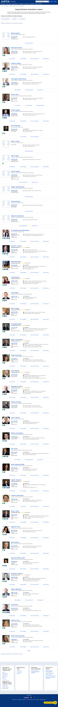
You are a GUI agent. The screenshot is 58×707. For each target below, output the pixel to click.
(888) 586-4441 (14, 234)
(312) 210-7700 (14, 405)
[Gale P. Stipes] (6, 158)
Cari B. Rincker (15, 277)
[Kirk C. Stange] (6, 311)
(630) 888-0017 (14, 358)
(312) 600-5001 (14, 483)
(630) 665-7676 (14, 561)
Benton (3, 672)
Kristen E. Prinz (15, 620)
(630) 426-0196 (14, 530)
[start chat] (55, 702)
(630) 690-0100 (14, 546)
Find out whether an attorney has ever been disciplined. (35, 671)
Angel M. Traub (15, 526)
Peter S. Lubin (15, 511)
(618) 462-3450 (14, 129)
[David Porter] (6, 607)
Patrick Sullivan (15, 110)
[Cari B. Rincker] (6, 280)
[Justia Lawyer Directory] (5, 1)
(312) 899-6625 (14, 390)
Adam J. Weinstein (16, 589)
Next (29, 650)
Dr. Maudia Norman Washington (20, 230)
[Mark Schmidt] (6, 545)
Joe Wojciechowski (16, 324)
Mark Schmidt (15, 542)
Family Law (19, 673)
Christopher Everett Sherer (18, 79)
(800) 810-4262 (14, 592)
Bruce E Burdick (15, 125)
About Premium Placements (50, 675)
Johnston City (4, 676)
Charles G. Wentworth (17, 495)
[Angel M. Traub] (6, 529)
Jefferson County (5, 688)
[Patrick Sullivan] (6, 113)
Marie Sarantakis (16, 261)
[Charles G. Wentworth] (6, 498)
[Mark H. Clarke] (6, 144)
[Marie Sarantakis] (6, 264)
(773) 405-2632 (14, 436)
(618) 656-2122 (14, 219)
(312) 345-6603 (14, 623)
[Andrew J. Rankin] (6, 66)
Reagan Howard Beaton (17, 187)
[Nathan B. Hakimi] (6, 404)
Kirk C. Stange (15, 308)
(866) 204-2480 (14, 66)
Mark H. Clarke (15, 141)
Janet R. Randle (15, 171)
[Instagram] (28, 697)
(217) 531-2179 (14, 280)
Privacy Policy (36, 699)
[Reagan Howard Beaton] (6, 189)
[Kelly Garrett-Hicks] (6, 50)
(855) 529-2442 (14, 452)
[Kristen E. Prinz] (6, 623)
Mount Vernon (5, 673)
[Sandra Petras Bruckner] (6, 638)
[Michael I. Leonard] (6, 248)
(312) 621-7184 (14, 296)
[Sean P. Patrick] (6, 420)
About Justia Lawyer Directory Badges (49, 671)
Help (27, 699)
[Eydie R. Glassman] (6, 482)
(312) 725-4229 (14, 374)
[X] (32, 697)
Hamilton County (5, 687)
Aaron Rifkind (15, 370)
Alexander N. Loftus (16, 386)
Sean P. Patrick (15, 417)
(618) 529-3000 (14, 36)
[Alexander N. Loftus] (6, 389)
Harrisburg (4, 678)
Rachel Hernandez (16, 355)
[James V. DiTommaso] (6, 342)
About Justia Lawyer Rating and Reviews (50, 678)
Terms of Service (31, 699)
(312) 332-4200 (14, 327)
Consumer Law (19, 672)
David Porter (14, 604)
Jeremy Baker (15, 292)
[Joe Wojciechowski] (6, 326)
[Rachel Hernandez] (6, 358)
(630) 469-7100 (14, 499)
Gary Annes (14, 448)
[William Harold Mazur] (6, 436)
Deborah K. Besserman (17, 216)
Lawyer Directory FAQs (50, 673)
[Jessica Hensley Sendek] (6, 467)
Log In (51, 1)
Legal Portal (20, 699)
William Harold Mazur (17, 433)
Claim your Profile (49, 674)
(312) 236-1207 (14, 608)
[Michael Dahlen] (6, 36)
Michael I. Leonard (16, 246)
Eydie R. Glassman (16, 480)
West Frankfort (5, 674)
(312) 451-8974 (14, 175)
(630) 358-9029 (14, 468)
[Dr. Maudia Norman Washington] (6, 233)
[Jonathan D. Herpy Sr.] (6, 576)
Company (23, 699)
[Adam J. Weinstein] (6, 592)
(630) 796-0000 (14, 265)
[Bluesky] (31, 697)
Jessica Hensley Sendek (17, 464)
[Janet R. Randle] (6, 174)
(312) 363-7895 (14, 249)
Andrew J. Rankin (16, 63)
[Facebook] (27, 697)
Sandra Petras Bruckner (18, 636)
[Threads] (29, 697)
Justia (30, 695)
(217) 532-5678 (14, 82)
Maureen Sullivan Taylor (18, 558)
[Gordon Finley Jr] (6, 204)
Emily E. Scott (15, 94)
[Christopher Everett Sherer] (6, 81)
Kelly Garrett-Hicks (16, 47)
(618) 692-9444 (14, 159)
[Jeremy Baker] (6, 295)
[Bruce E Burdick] (6, 128)
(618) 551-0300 (14, 51)
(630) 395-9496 (14, 577)
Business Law (19, 670)
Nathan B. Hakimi (16, 402)
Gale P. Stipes (15, 156)
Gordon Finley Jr (15, 201)
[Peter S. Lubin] (6, 514)
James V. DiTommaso (17, 339)
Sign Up (55, 1)
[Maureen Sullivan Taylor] (6, 560)
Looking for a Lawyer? (49, 702)
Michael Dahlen (15, 33)
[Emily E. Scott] (6, 97)
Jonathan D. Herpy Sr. (17, 573)
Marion (3, 677)
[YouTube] (25, 697)
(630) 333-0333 (14, 343)
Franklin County (5, 685)
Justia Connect (14, 699)
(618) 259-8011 (14, 113)
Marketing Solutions (43, 699)
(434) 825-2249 (14, 190)
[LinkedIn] (24, 697)
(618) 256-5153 (14, 205)
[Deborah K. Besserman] (6, 218)
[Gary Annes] (6, 451)
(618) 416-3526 (14, 98)
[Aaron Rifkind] (6, 373)
